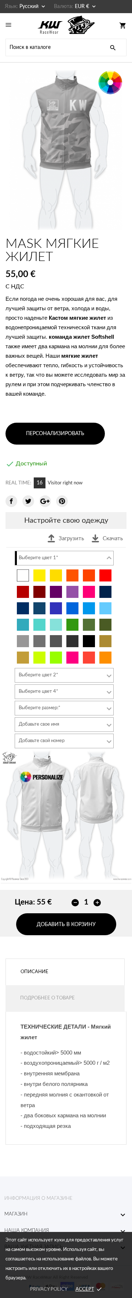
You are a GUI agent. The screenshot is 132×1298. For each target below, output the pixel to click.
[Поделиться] (11, 501)
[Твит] (28, 501)
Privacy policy (48, 1289)
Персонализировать (55, 433)
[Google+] (45, 501)
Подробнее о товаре (47, 998)
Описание (34, 971)
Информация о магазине (38, 1198)
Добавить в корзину (66, 924)
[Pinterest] (62, 501)
